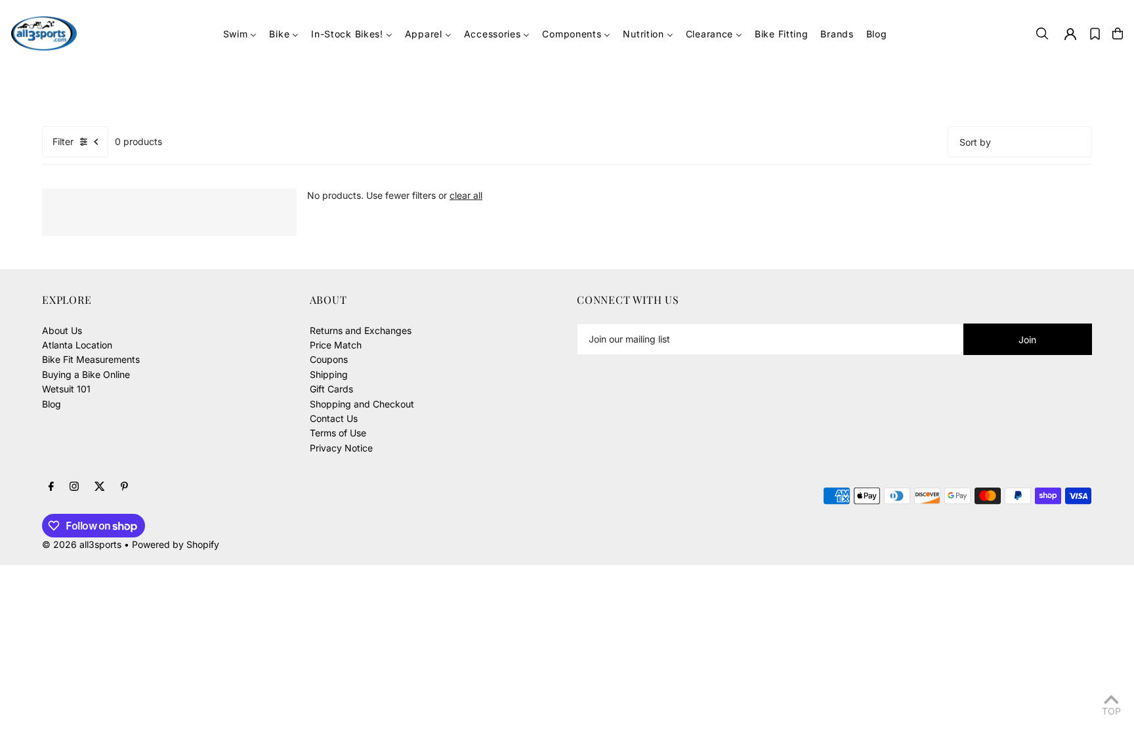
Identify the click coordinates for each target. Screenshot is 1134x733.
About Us (62, 330)
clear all (466, 195)
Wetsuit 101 (66, 388)
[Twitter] (99, 487)
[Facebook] (51, 487)
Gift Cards (331, 388)
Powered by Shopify (175, 544)
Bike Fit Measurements (91, 359)
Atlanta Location (77, 344)
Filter (63, 141)
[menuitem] (240, 34)
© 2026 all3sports (81, 544)
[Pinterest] (124, 487)
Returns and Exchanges (360, 330)
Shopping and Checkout (362, 403)
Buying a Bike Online (86, 374)
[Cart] (1117, 33)
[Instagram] (74, 487)
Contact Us (334, 418)
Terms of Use (338, 432)
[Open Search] (1042, 33)
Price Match (336, 344)
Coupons (329, 359)
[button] (1094, 33)
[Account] (1070, 34)
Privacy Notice (341, 447)
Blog (51, 403)
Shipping (329, 374)
